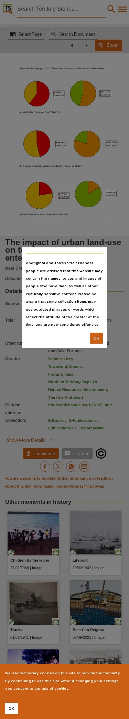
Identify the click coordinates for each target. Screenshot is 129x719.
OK (96, 338)
